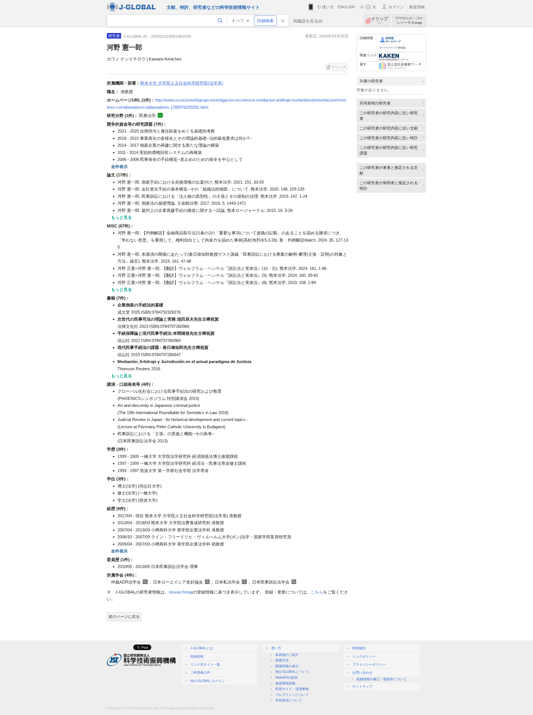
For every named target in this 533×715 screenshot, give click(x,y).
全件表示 (119, 166)
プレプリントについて (292, 695)
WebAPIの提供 (286, 677)
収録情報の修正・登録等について (381, 679)
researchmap (181, 592)
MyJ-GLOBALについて (292, 672)
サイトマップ (362, 686)
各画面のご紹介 (287, 655)
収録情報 (196, 656)
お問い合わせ (362, 673)
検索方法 (282, 660)
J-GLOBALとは (201, 648)
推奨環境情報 (285, 683)
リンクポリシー (364, 656)
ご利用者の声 (200, 673)
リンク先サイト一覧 (205, 664)
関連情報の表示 (287, 666)
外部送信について (288, 700)
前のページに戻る (124, 616)
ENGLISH (346, 7)
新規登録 (417, 7)
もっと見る (121, 217)
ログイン (396, 7)
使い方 (328, 7)
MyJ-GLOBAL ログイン (207, 681)
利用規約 (359, 648)
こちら (317, 592)
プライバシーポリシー (369, 664)
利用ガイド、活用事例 (292, 689)
